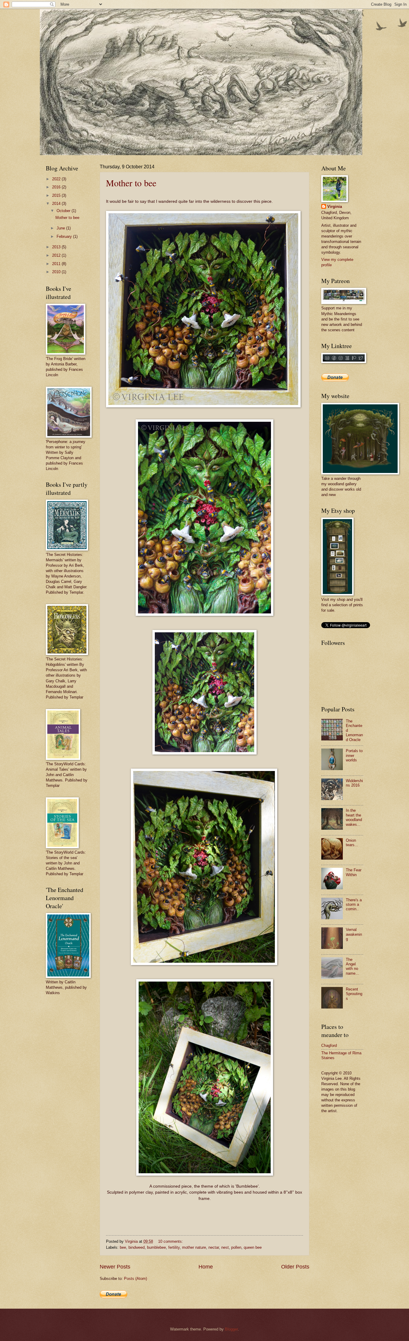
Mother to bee (131, 183)
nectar (213, 1247)
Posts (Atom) (135, 1278)
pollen (236, 1247)
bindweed (136, 1247)
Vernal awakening (354, 934)
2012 (57, 255)
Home (206, 1267)
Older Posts (295, 1267)
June (61, 228)
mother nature (194, 1247)
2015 (57, 195)
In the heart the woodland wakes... (354, 817)
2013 (57, 247)
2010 (57, 272)
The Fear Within (353, 872)
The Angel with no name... (352, 966)
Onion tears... (352, 842)
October (64, 210)
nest (225, 1247)
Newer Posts (115, 1267)
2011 (57, 263)
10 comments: (171, 1241)
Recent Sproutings (354, 994)
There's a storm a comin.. (354, 904)
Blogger (231, 1329)
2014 (57, 203)
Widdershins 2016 (354, 782)
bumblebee (156, 1247)
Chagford (329, 1045)
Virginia (334, 206)
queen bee (253, 1247)
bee (123, 1247)
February (65, 236)
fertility (174, 1247)
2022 (57, 179)
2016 (57, 187)
